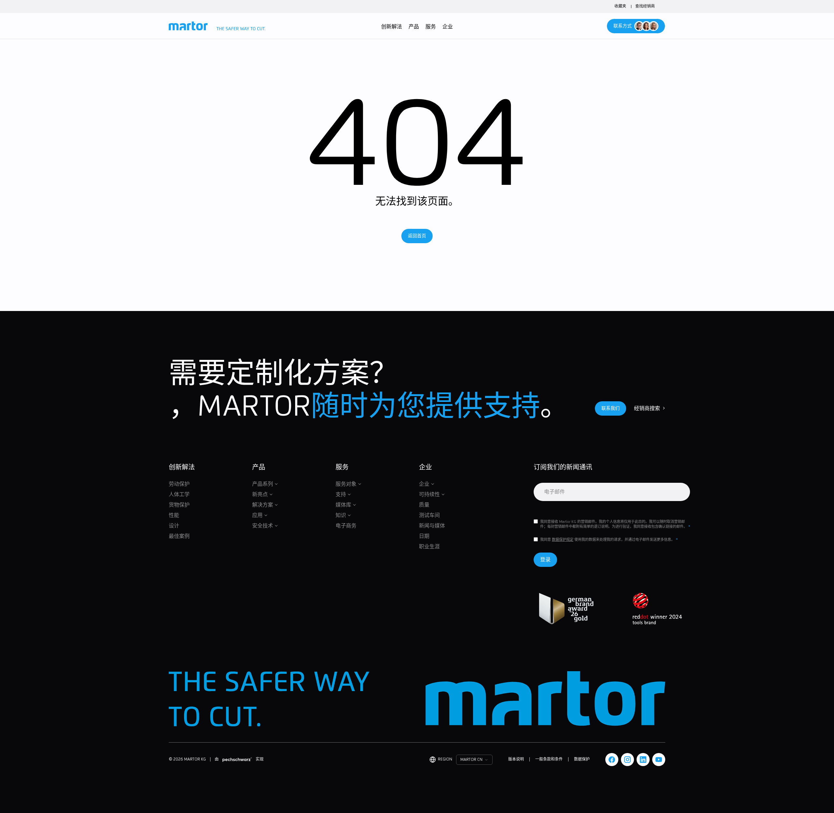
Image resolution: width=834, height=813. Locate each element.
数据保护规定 (562, 539)
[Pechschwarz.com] (237, 759)
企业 (447, 26)
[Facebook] (611, 759)
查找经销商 (645, 6)
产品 (414, 26)
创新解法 (391, 26)
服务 (430, 26)
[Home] (217, 26)
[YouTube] (658, 759)
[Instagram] (627, 759)
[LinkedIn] (643, 759)
